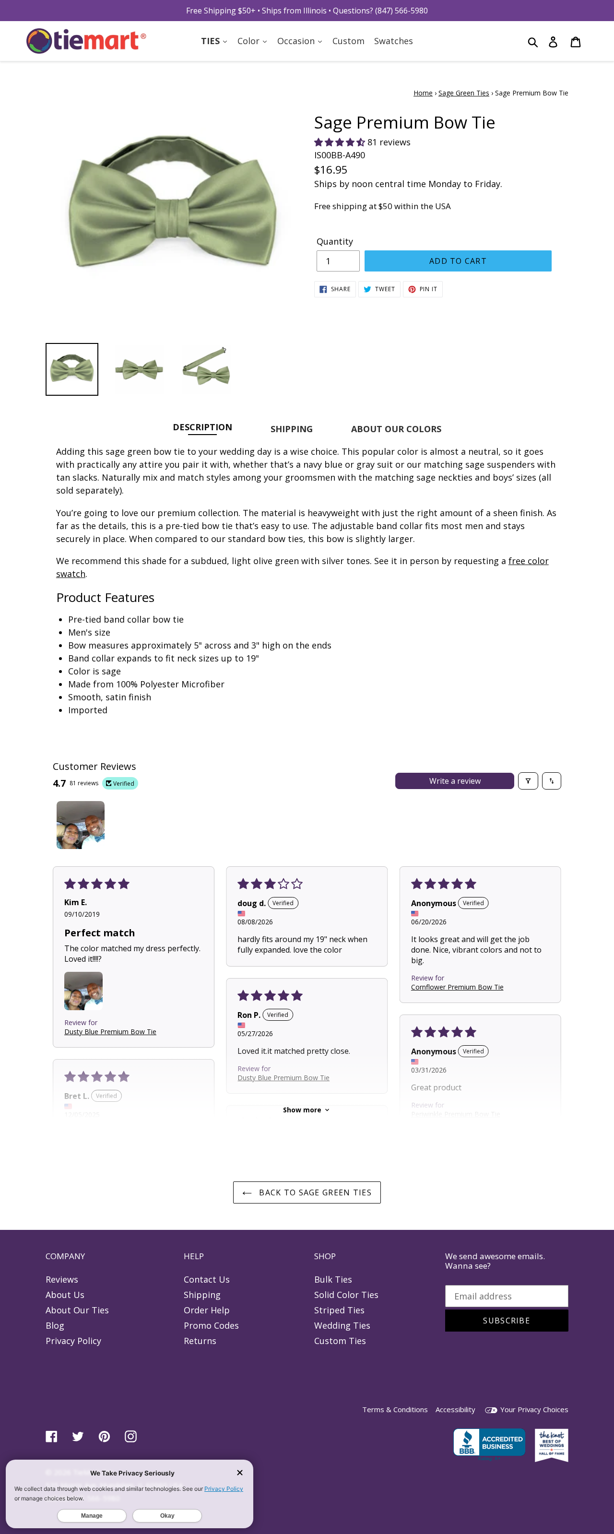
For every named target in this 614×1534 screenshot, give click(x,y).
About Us (65, 1294)
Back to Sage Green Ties (314, 1192)
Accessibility (455, 1409)
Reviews (62, 1279)
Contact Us (207, 1279)
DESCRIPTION (202, 426)
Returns (200, 1340)
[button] (340, 142)
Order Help (207, 1310)
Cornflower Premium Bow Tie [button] (457, 986)
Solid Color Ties (346, 1294)
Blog (55, 1325)
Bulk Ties (333, 1279)
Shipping (202, 1294)
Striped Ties (339, 1310)
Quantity (335, 241)
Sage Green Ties (463, 92)
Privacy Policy (73, 1340)
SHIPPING (292, 429)
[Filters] (528, 781)
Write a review (455, 781)
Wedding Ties (342, 1325)
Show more (302, 1109)
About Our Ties (77, 1310)
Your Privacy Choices (533, 1409)
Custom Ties (340, 1340)
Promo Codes (211, 1325)
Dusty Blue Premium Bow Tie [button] (110, 1031)
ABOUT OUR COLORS (396, 429)
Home (423, 92)
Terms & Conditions (395, 1409)
